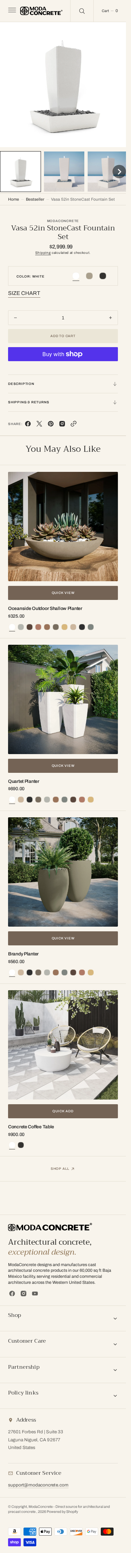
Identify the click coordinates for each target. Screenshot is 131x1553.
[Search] (82, 11)
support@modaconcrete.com (38, 1484)
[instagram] (23, 1293)
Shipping (43, 251)
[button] (11, 11)
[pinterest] (50, 423)
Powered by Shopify (62, 1512)
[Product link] (63, 525)
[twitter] (39, 423)
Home (13, 197)
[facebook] (28, 423)
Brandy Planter (23, 952)
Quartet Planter (23, 779)
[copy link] (73, 423)
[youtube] (35, 1293)
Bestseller (35, 197)
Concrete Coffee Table (31, 1125)
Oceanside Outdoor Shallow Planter (45, 606)
